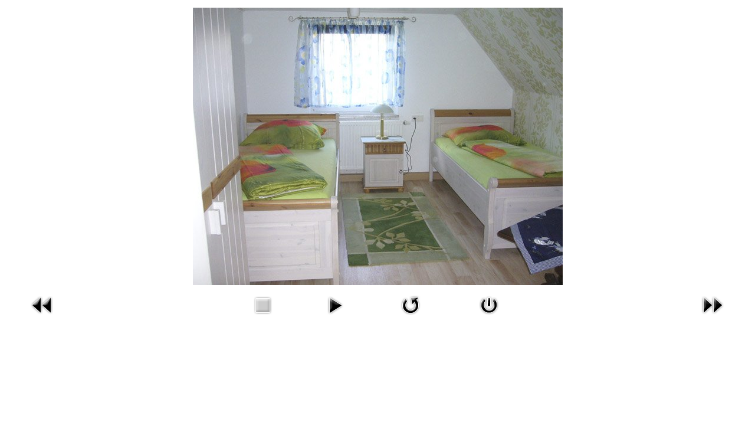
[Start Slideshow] (335, 316)
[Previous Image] (42, 316)
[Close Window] (489, 316)
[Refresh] (410, 316)
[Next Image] (712, 316)
